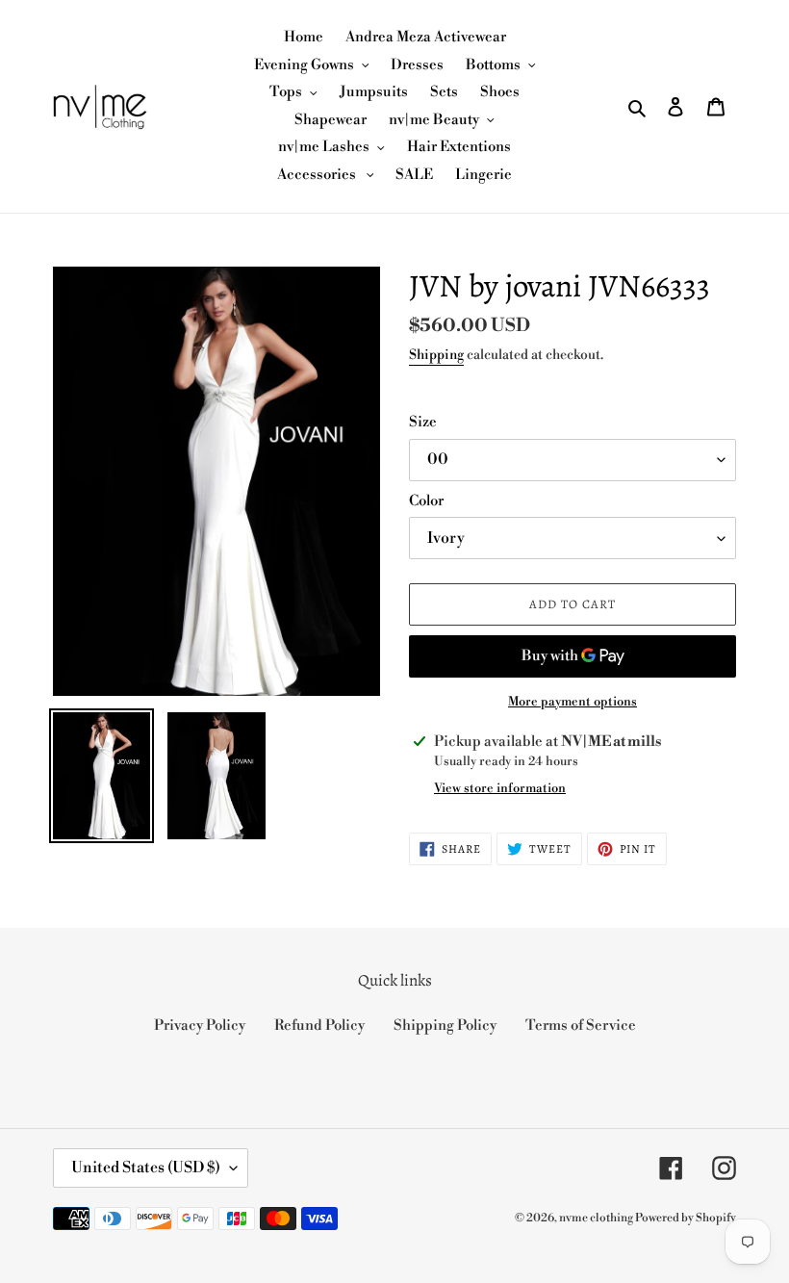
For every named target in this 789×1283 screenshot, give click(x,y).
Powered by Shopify (685, 1218)
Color (426, 501)
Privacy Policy (199, 1025)
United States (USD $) (145, 1167)
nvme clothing (597, 1218)
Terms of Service (580, 1025)
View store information (500, 788)
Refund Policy (319, 1025)
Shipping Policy (445, 1025)
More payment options (572, 701)
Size (423, 422)
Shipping (436, 355)
